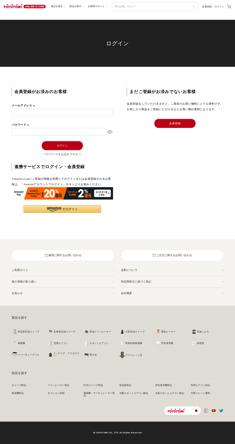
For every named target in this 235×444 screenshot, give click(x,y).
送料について (129, 270)
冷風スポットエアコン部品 (169, 393)
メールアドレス (24, 105)
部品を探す (75, 6)
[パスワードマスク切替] (109, 131)
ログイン (219, 7)
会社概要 (126, 293)
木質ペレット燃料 (200, 393)
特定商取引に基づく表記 (136, 281)
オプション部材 (56, 393)
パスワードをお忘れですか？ (62, 154)
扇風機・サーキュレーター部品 (99, 394)
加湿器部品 (125, 385)
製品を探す (57, 6)
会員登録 (207, 7)
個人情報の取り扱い (24, 281)
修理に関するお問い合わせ (63, 255)
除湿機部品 (18, 393)
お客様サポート (96, 6)
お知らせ (17, 293)
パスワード (21, 124)
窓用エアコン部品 (200, 385)
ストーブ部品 (19, 385)
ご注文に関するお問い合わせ (172, 255)
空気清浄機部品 (163, 385)
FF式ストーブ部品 (93, 385)
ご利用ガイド (20, 270)
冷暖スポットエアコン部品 (133, 393)
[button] (62, 209)
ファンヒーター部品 (58, 385)
